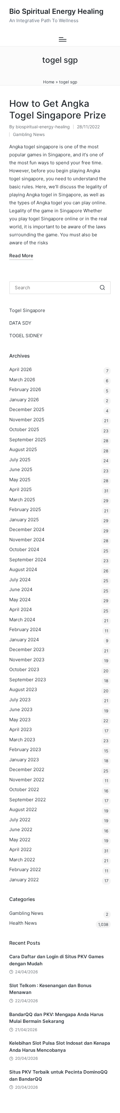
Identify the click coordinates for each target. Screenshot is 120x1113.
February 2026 (25, 389)
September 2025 (27, 439)
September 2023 (27, 680)
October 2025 (24, 429)
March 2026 (22, 379)
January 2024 (24, 640)
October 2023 (24, 669)
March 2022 (22, 860)
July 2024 (20, 580)
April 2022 (20, 849)
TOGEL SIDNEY (25, 335)
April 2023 (20, 729)
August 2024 (23, 569)
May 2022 (19, 840)
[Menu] (62, 39)
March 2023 (22, 740)
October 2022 (24, 789)
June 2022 (20, 829)
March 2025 (22, 499)
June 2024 (21, 589)
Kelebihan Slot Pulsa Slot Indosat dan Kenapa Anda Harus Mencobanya (59, 1046)
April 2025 (20, 489)
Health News (23, 923)
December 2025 (26, 409)
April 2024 (20, 609)
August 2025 (23, 449)
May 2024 (20, 600)
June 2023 (21, 709)
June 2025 (20, 469)
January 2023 (24, 760)
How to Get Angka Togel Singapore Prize (57, 109)
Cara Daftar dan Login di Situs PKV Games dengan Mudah (56, 960)
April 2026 (20, 369)
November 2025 (26, 419)
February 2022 (25, 869)
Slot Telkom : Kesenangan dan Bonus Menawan (50, 989)
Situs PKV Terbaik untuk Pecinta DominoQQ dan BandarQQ (58, 1075)
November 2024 (27, 539)
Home (48, 81)
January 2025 (24, 519)
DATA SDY (20, 323)
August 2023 (23, 689)
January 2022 (24, 880)
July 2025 (19, 459)
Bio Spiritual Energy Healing (56, 11)
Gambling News (29, 134)
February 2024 (25, 629)
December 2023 (27, 649)
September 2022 (27, 800)
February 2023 (25, 749)
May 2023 (20, 720)
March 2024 (22, 620)
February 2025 (25, 509)
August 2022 (23, 809)
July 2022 (19, 820)
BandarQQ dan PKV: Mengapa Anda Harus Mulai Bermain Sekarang (56, 1017)
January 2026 (24, 399)
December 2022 (26, 769)
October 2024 (24, 549)
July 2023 (20, 700)
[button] (102, 287)
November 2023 (27, 660)
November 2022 (26, 780)
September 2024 (27, 560)
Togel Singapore (27, 310)
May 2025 (19, 479)
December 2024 (27, 529)
